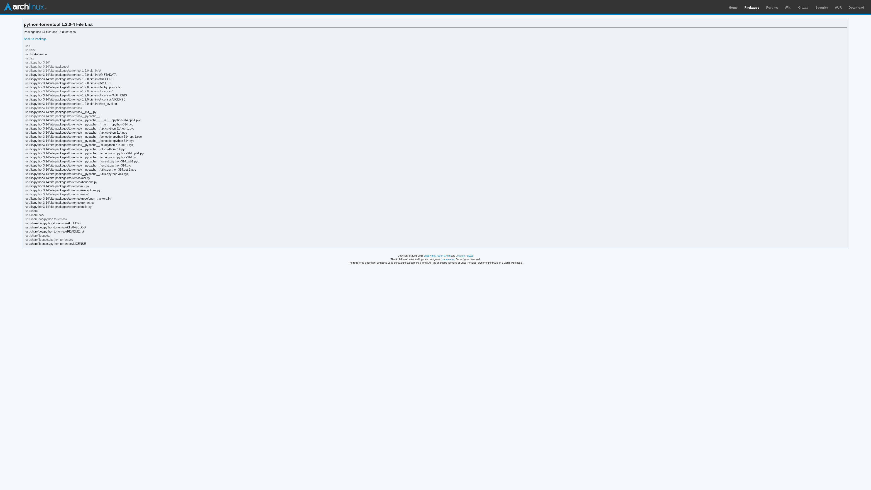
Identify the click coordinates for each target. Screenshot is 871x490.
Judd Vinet (430, 255)
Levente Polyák (464, 255)
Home (733, 7)
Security (821, 7)
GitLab (803, 7)
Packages (751, 7)
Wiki (788, 7)
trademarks (448, 259)
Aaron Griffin (443, 255)
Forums (772, 7)
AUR (838, 7)
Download (856, 7)
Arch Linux (24, 6)
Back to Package (35, 39)
